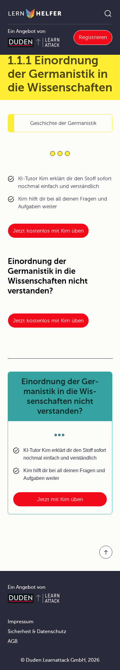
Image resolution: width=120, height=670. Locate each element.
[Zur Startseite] (35, 13)
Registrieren (93, 37)
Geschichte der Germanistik (63, 123)
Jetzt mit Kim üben (60, 499)
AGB (13, 641)
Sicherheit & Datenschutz (37, 631)
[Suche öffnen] (108, 13)
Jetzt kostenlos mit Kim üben (48, 231)
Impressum (21, 621)
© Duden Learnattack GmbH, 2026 (60, 660)
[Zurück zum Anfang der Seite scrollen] (105, 552)
